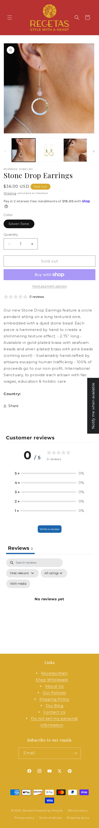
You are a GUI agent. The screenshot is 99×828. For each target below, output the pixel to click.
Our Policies (54, 692)
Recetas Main (54, 673)
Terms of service (50, 817)
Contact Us (54, 712)
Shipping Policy (54, 699)
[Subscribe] (75, 753)
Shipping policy (78, 817)
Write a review (50, 529)
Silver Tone (21, 224)
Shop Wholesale (52, 679)
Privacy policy (24, 817)
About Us (54, 686)
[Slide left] (5, 151)
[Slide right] (93, 151)
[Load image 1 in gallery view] (23, 150)
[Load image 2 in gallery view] (49, 150)
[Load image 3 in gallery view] (75, 150)
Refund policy (78, 810)
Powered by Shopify (48, 810)
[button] (9, 17)
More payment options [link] (49, 286)
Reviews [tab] (20, 548)
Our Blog (54, 705)
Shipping (10, 193)
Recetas (27, 810)
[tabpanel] (49, 604)
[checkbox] (18, 583)
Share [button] (13, 406)
